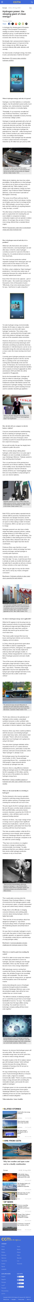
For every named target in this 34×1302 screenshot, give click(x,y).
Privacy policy (21, 1299)
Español (4, 1279)
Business (4, 1255)
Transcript (19, 1263)
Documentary (5, 1291)
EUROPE (4, 1269)
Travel (18, 1246)
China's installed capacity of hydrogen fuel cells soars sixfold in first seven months (17, 782)
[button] (12, 90)
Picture (19, 1252)
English (3, 1276)
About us (29, 1299)
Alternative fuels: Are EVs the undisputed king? (23, 1193)
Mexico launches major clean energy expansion (23, 1122)
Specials (19, 1258)
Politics (3, 1252)
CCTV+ (3, 1293)
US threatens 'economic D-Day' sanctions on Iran (23, 1224)
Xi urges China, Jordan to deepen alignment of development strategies (23, 1216)
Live (18, 1261)
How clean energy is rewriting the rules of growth (22, 1132)
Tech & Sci (4, 1261)
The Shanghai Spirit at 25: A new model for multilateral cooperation (23, 1185)
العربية (3, 1285)
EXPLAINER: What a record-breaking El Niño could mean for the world (23, 1176)
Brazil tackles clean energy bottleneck (23, 1113)
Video (18, 1255)
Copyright (14, 1299)
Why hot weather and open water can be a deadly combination (16, 1162)
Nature (18, 1249)
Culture (3, 1263)
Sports (3, 1266)
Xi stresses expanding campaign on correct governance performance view (23, 1207)
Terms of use (6, 1299)
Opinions (4, 1258)
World (3, 1249)
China (3, 1246)
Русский (4, 1288)
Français (4, 1282)
